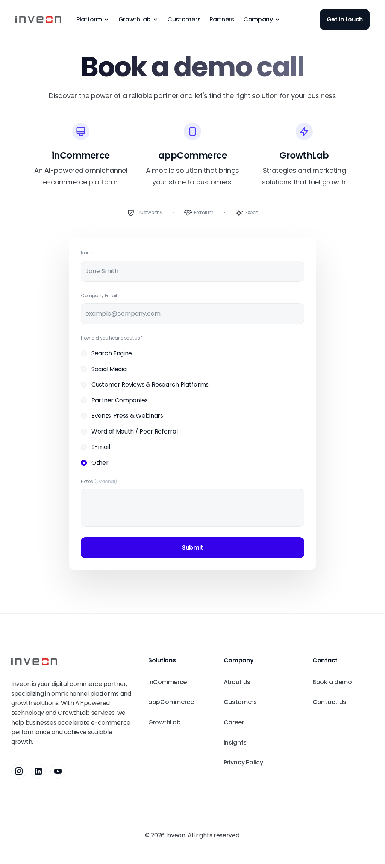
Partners (221, 19)
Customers (183, 19)
